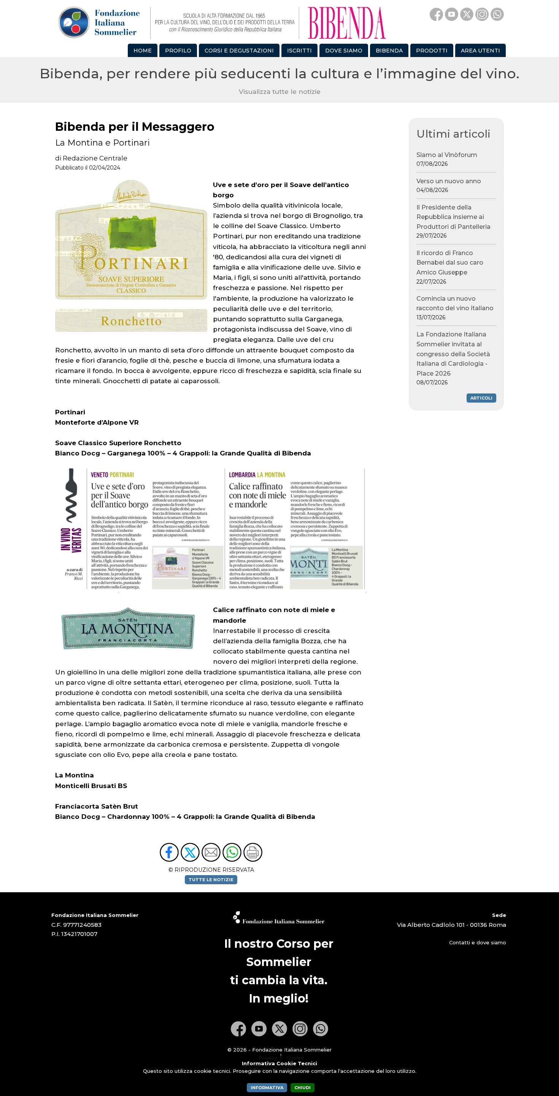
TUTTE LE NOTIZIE (211, 879)
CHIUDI (302, 1087)
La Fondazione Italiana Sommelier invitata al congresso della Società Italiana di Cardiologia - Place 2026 (453, 358)
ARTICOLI (481, 398)
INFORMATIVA (267, 1087)
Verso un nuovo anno (448, 186)
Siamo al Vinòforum (446, 159)
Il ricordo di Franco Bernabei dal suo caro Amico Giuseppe (449, 267)
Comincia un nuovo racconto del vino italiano (455, 308)
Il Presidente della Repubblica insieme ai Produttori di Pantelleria (453, 222)
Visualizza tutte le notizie (280, 91)
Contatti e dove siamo (477, 942)
